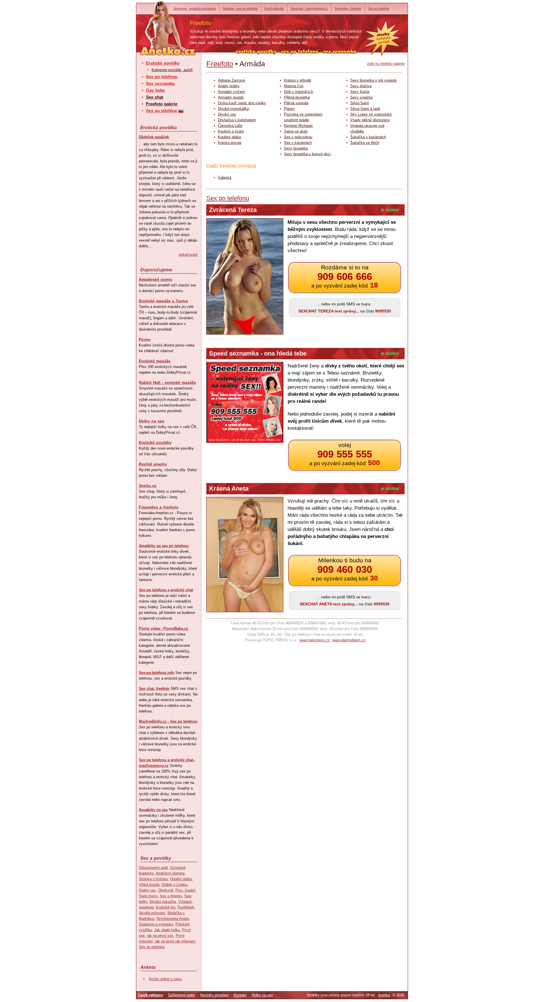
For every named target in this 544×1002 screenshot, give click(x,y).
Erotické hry (165, 907)
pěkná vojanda (296, 103)
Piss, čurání (185, 890)
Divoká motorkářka (233, 109)
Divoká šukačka (163, 901)
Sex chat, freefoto (154, 688)
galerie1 (224, 177)
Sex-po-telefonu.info (156, 673)
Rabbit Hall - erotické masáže (167, 382)
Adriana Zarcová (231, 80)
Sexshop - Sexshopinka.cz (309, 8)
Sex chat (154, 97)
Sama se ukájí (296, 131)
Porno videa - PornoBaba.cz (163, 628)
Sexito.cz (147, 485)
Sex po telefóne (378, 8)
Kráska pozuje (229, 143)
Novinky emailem (214, 995)
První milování (274, 8)
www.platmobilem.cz (349, 640)
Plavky (289, 109)
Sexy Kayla (359, 92)
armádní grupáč (231, 97)
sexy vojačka (361, 97)
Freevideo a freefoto (158, 507)
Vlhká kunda (149, 884)
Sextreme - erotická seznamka (194, 8)
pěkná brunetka (297, 97)
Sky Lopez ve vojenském (371, 114)
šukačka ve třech (364, 143)
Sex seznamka (160, 83)
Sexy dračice (361, 86)
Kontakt (240, 995)
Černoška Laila (230, 126)
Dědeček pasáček (154, 137)
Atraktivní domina (170, 873)
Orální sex (147, 890)
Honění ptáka (181, 879)
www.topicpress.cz (314, 640)
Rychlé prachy (153, 464)
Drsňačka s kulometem (237, 120)
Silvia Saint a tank (365, 109)
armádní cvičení (231, 92)
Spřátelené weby (181, 995)
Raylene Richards (298, 126)
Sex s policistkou (298, 137)
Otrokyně (165, 890)
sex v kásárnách (298, 143)
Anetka (384, 995)
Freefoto (219, 63)
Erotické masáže (155, 361)
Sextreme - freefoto (348, 8)
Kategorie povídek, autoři (172, 70)
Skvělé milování (152, 913)
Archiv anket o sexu (165, 979)
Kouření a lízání (231, 131)
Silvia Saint (359, 103)
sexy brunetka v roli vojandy (373, 80)
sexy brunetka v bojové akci (307, 154)
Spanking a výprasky (156, 924)
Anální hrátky (229, 86)
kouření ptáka (229, 137)
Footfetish (186, 907)
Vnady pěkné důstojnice (370, 120)
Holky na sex (151, 421)
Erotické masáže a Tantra (163, 301)
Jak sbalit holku (167, 930)
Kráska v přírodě (297, 80)
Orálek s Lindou (174, 884)
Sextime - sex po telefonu (240, 8)
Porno (144, 339)
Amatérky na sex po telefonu (164, 546)
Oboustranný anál (153, 867)
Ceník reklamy (150, 995)
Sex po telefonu (161, 76)
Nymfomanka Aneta (172, 918)
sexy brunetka (296, 148)
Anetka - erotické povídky (157, 25)
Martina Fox (293, 86)
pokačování (188, 254)
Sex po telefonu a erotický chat (166, 590)
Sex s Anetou (171, 896)
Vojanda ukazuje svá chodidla (367, 128)
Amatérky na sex (153, 810)
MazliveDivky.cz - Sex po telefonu (168, 721)
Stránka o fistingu (153, 879)
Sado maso (148, 896)
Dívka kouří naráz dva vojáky (242, 103)
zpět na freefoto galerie (386, 63)
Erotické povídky (162, 63)
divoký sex (227, 114)
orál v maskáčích (298, 92)
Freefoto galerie (161, 103)
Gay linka (155, 90)
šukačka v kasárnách (368, 137)
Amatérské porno (155, 279)
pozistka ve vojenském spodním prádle (303, 117)
